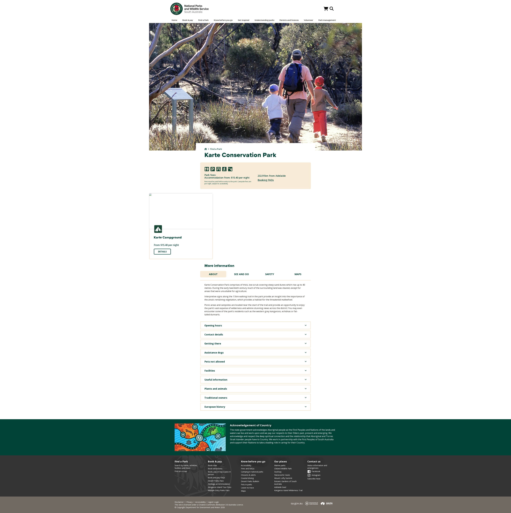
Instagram (316, 475)
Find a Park (216, 149)
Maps (297, 274)
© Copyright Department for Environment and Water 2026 (200, 507)
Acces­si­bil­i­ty (200, 502)
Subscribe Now (313, 478)
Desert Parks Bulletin (250, 481)
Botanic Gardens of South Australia (285, 482)
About (213, 274)
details (162, 251)
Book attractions (215, 468)
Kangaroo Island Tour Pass (219, 487)
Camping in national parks (252, 471)
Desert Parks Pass (216, 481)
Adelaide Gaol (280, 487)
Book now (212, 465)
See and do (241, 274)
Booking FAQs (266, 180)
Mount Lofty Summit (283, 478)
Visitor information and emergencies (317, 466)
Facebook (316, 471)
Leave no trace (247, 487)
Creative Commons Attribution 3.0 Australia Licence (221, 504)
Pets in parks (246, 484)
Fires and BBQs (247, 468)
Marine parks (279, 465)
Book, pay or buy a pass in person (219, 473)
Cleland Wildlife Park (283, 468)
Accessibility (246, 465)
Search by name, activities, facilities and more (186, 466)
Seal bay (277, 471)
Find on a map (181, 471)
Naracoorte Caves (282, 475)
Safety (269, 274)
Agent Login (213, 502)
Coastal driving (247, 478)
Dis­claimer (179, 502)
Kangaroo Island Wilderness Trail (288, 490)
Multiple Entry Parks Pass (219, 490)
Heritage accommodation (219, 484)
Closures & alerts (248, 475)
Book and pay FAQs (216, 477)
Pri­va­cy (189, 502)
